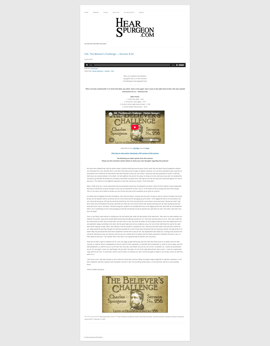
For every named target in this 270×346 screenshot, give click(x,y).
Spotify (107, 71)
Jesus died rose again (145, 316)
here (147, 148)
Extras (105, 12)
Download (94, 68)
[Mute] (177, 65)
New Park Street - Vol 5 (107, 316)
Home (86, 12)
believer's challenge (128, 316)
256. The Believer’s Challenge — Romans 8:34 (109, 53)
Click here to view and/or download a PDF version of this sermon (135, 153)
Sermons (96, 12)
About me (116, 12)
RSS (112, 71)
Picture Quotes (129, 12)
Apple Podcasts (97, 71)
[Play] (87, 65)
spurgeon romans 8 (171, 316)
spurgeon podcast (158, 316)
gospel (137, 316)
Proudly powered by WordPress (93, 337)
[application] (135, 65)
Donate (141, 12)
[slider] (182, 65)
